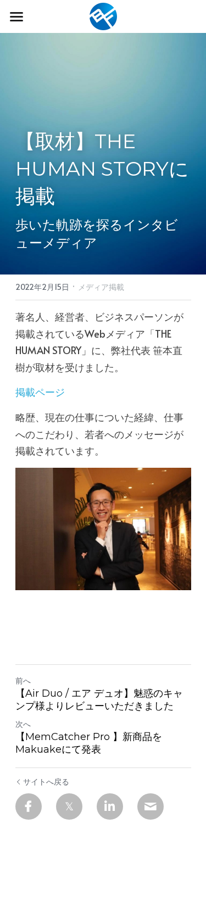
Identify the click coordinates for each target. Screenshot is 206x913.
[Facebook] (28, 806)
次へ (23, 724)
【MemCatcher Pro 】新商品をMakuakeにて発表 (88, 743)
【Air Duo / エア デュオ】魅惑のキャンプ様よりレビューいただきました (99, 699)
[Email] (150, 806)
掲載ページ (40, 392)
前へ (23, 680)
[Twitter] (69, 806)
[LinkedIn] (110, 806)
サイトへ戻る (46, 781)
